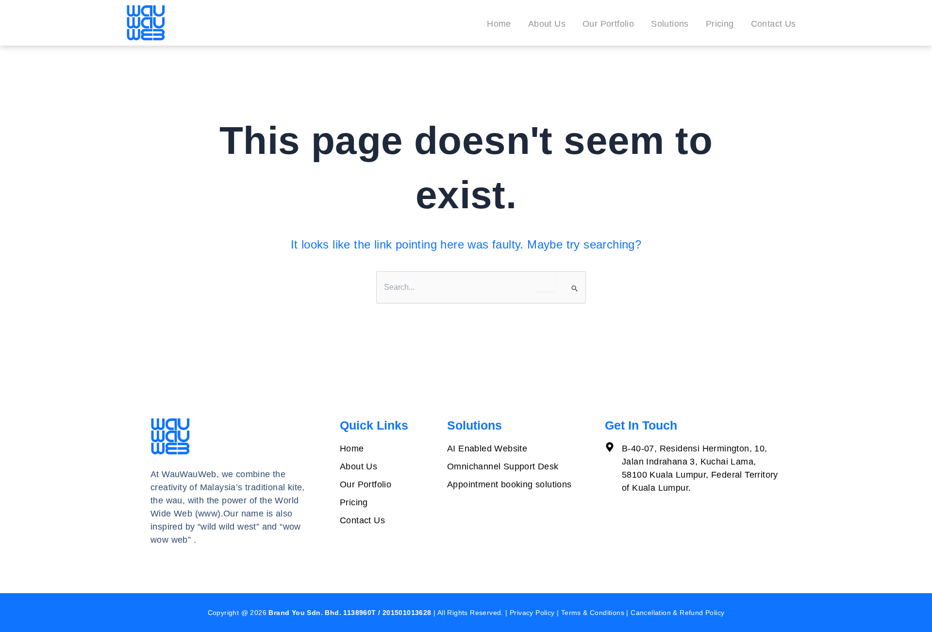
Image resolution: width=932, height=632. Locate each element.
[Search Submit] (575, 288)
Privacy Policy (532, 612)
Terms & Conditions (592, 612)
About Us (547, 24)
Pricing (720, 24)
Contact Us (773, 24)
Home (499, 24)
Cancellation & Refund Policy (677, 612)
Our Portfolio (608, 24)
